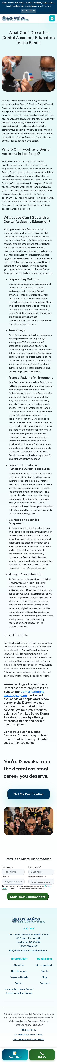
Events (44, 971)
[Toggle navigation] (52, 18)
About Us (19, 965)
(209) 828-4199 (28, 946)
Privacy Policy (28, 1029)
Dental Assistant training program (24, 693)
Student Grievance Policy (28, 1034)
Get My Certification (29, 794)
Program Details (19, 977)
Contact (44, 983)
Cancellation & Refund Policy (28, 1039)
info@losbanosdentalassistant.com (28, 950)
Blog (44, 977)
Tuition (19, 983)
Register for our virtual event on (28, 4)
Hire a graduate (44, 965)
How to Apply (19, 971)
